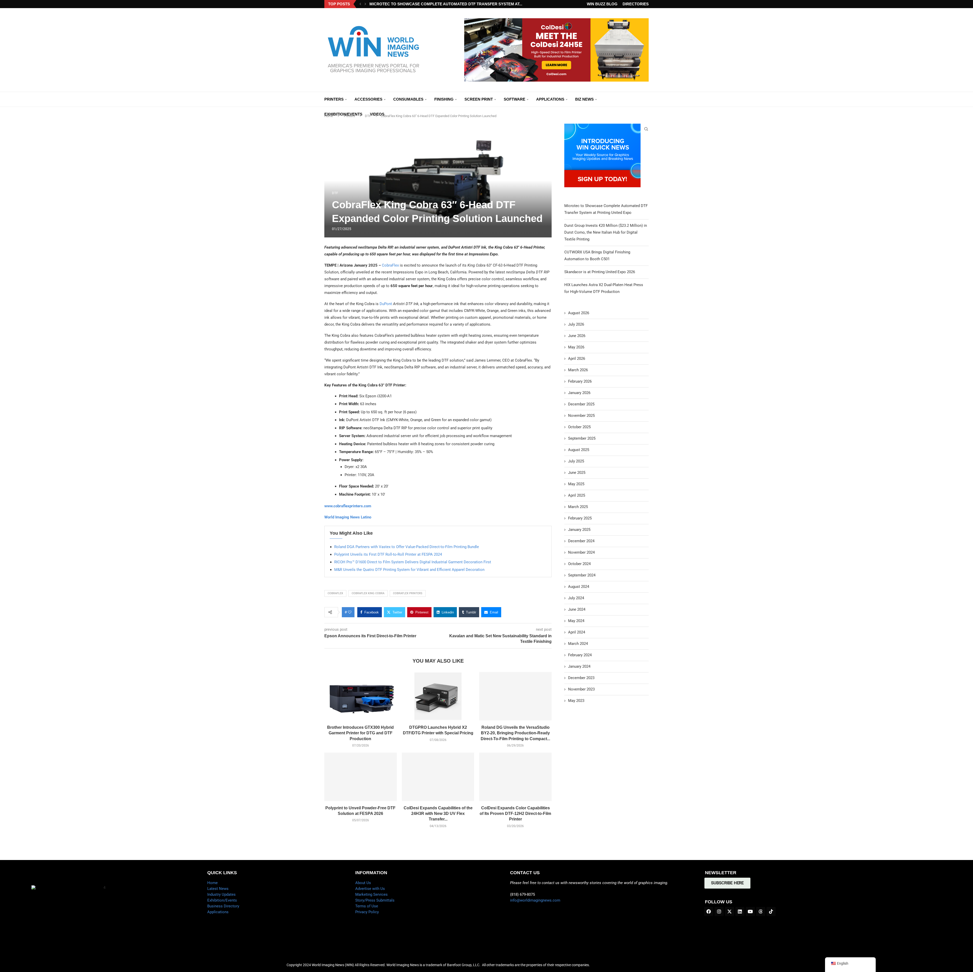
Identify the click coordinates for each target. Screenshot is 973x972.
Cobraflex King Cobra (368, 593)
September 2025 (581, 438)
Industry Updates (221, 894)
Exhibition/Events (343, 114)
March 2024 (578, 643)
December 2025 (581, 404)
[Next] (365, 4)
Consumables (408, 99)
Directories (636, 4)
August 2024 (578, 586)
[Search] (646, 129)
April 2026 (576, 358)
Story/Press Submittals (375, 900)
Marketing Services (371, 894)
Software (514, 99)
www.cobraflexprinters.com (347, 506)
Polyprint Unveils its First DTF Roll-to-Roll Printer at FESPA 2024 (388, 554)
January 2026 (579, 392)
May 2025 (576, 484)
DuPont (386, 304)
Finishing (444, 99)
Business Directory (223, 906)
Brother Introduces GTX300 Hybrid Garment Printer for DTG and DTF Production (360, 733)
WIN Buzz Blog (602, 4)
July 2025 (576, 461)
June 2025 (576, 472)
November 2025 (581, 415)
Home (212, 883)
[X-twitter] (729, 911)
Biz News (584, 99)
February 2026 (580, 381)
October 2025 (579, 427)
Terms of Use (366, 906)
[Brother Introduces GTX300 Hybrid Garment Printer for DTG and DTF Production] (360, 696)
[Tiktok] (771, 911)
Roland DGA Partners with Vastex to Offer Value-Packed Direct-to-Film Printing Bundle (406, 547)
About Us (363, 883)
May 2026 (576, 347)
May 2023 (576, 700)
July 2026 (576, 324)
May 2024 (576, 621)
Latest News (218, 888)
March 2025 (578, 506)
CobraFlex (390, 265)
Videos (377, 114)
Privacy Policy (367, 912)
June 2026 (576, 335)
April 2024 (576, 632)
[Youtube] (750, 911)
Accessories (368, 99)
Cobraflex (335, 593)
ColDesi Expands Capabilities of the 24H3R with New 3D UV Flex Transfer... (438, 813)
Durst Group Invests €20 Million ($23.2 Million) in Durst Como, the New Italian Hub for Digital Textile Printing (605, 232)
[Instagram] (719, 911)
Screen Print (478, 99)
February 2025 (580, 518)
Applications (550, 99)
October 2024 (579, 564)
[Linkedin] (739, 911)
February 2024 (580, 655)
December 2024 (581, 541)
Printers (334, 99)
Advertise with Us (370, 888)
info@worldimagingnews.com (535, 900)
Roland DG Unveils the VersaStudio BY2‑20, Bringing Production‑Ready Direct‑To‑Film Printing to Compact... (515, 733)
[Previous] (360, 4)
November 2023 (581, 689)
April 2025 (576, 495)
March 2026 (578, 370)
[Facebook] (708, 911)
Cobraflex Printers (407, 593)
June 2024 (576, 609)
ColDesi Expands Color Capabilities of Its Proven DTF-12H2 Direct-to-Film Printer (515, 813)
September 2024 (581, 575)
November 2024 (581, 552)
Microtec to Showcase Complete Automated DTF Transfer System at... (445, 4)
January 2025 (579, 529)
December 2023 (581, 678)
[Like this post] (349, 612)
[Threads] (760, 911)
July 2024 (576, 598)
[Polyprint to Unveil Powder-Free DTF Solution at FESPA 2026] (360, 777)
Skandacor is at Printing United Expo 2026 (599, 272)
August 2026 (578, 313)
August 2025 (578, 449)
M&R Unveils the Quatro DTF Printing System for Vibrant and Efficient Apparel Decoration (409, 569)
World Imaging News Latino (347, 517)
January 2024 (579, 666)
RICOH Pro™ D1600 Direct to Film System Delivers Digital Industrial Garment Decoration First (412, 562)
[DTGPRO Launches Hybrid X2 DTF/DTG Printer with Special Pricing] (438, 696)
